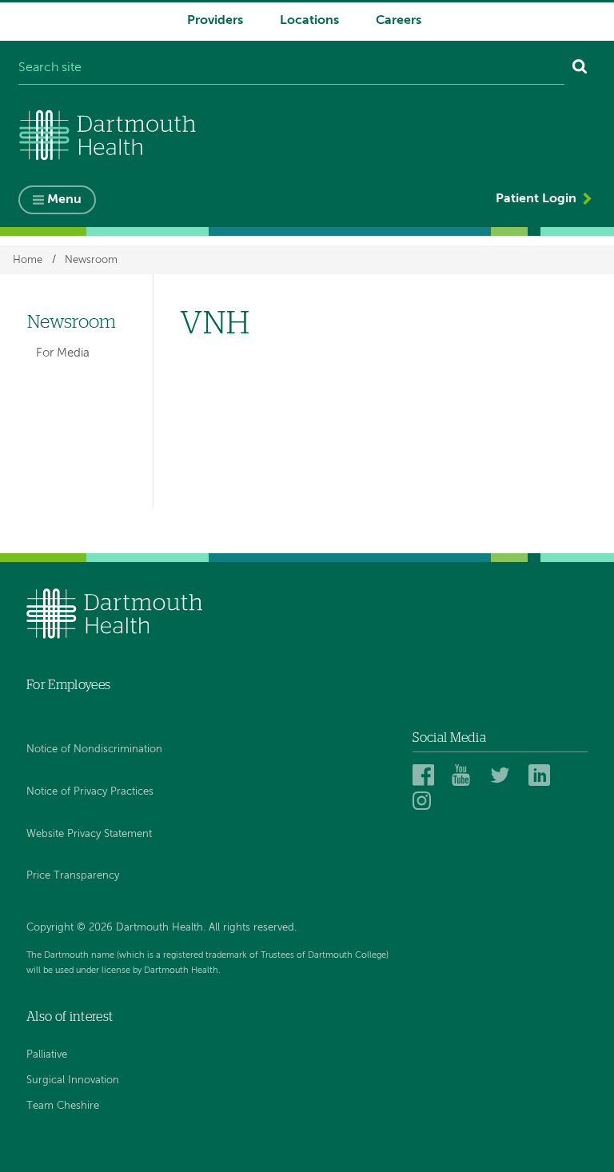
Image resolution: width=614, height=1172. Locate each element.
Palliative (46, 1055)
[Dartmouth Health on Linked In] (541, 774)
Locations (309, 20)
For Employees (68, 685)
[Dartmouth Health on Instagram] (426, 800)
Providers (215, 20)
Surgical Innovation (72, 1080)
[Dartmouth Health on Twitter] (503, 774)
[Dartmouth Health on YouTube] (465, 774)
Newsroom (91, 259)
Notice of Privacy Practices (90, 792)
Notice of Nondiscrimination (94, 749)
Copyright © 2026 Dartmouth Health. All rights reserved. (161, 928)
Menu (64, 199)
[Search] (580, 69)
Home (27, 259)
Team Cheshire (62, 1106)
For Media (63, 353)
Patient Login (536, 199)
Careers (398, 20)
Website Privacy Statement (89, 834)
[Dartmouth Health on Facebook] (426, 774)
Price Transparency (72, 876)
